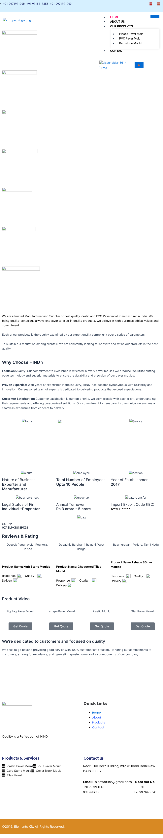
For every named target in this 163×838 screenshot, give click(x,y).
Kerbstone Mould (130, 43)
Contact (117, 51)
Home (114, 17)
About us (117, 21)
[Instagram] (158, 4)
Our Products (121, 26)
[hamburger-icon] (154, 16)
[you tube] (150, 4)
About (96, 718)
